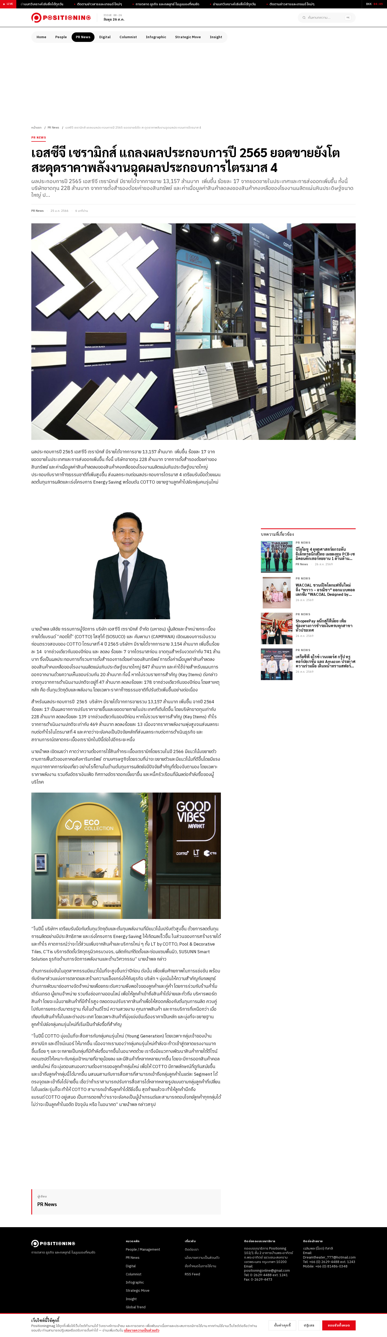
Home (41, 37)
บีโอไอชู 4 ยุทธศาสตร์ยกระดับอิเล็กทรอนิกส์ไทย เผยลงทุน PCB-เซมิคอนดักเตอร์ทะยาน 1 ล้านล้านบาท (325, 554)
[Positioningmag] (61, 18)
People (61, 37)
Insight (216, 37)
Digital (105, 37)
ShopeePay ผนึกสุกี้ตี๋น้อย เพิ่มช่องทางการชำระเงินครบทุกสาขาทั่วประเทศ (324, 625)
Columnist (128, 37)
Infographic (156, 37)
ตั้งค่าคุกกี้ (282, 1325)
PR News (83, 37)
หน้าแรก (36, 127)
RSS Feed (192, 1274)
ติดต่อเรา (192, 1249)
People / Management (143, 1249)
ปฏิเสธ (309, 1325)
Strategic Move (188, 37)
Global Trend (136, 1307)
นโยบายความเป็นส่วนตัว (202, 1258)
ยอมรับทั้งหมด (339, 1325)
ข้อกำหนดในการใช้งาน (200, 1266)
